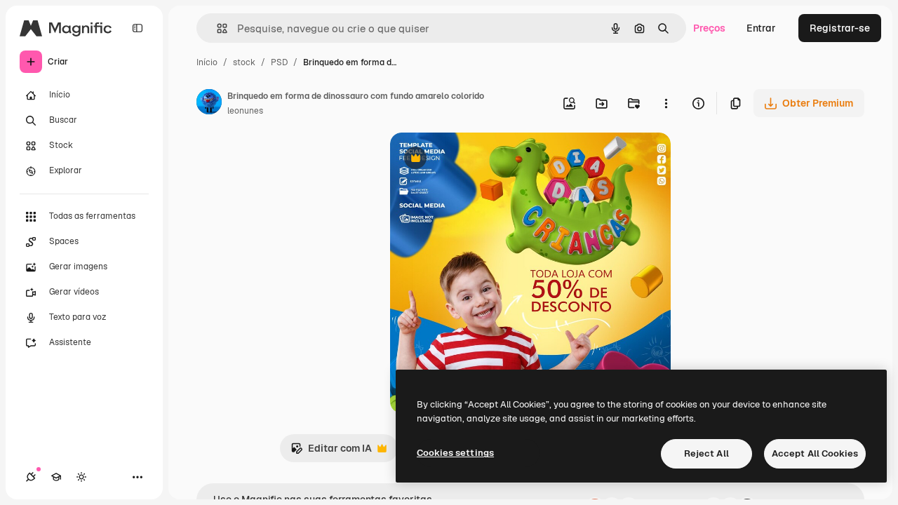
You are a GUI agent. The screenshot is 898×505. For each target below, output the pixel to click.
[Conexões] (31, 477)
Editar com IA (331, 452)
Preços (709, 28)
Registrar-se (840, 28)
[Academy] (56, 477)
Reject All (706, 453)
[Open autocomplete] (216, 28)
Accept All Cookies (815, 453)
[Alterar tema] (81, 477)
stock (244, 62)
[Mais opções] (666, 103)
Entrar (761, 28)
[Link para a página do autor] (209, 104)
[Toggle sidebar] (137, 28)
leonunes (245, 110)
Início (206, 62)
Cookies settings (455, 453)
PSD (279, 62)
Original (480, 159)
